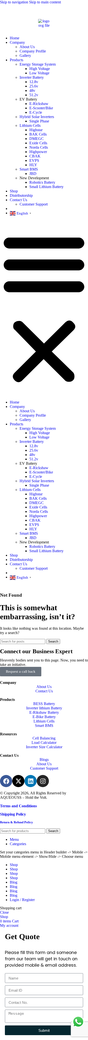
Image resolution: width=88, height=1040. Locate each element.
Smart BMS (29, 169)
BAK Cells (38, 134)
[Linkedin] (30, 781)
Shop (14, 191)
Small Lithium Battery (46, 187)
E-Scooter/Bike (41, 108)
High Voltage (39, 69)
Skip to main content (45, 2)
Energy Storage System (38, 64)
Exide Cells (38, 143)
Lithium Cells (30, 125)
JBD (32, 174)
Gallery (25, 55)
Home (14, 38)
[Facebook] (6, 781)
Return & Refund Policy (16, 822)
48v (32, 90)
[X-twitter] (18, 781)
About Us (27, 47)
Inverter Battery (32, 77)
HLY (33, 165)
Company (17, 42)
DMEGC (36, 139)
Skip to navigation (14, 2)
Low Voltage (39, 73)
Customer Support (34, 204)
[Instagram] (43, 781)
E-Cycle (35, 112)
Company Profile (33, 51)
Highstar (36, 130)
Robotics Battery (42, 182)
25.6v (33, 86)
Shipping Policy (13, 814)
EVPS (34, 160)
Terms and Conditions (18, 806)
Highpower (38, 152)
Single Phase (39, 121)
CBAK (35, 156)
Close (4, 912)
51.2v (33, 95)
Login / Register (22, 900)
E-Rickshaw (38, 104)
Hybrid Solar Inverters (37, 117)
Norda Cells (38, 147)
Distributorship (21, 195)
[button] (44, 307)
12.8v (33, 82)
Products (16, 60)
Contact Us (18, 200)
